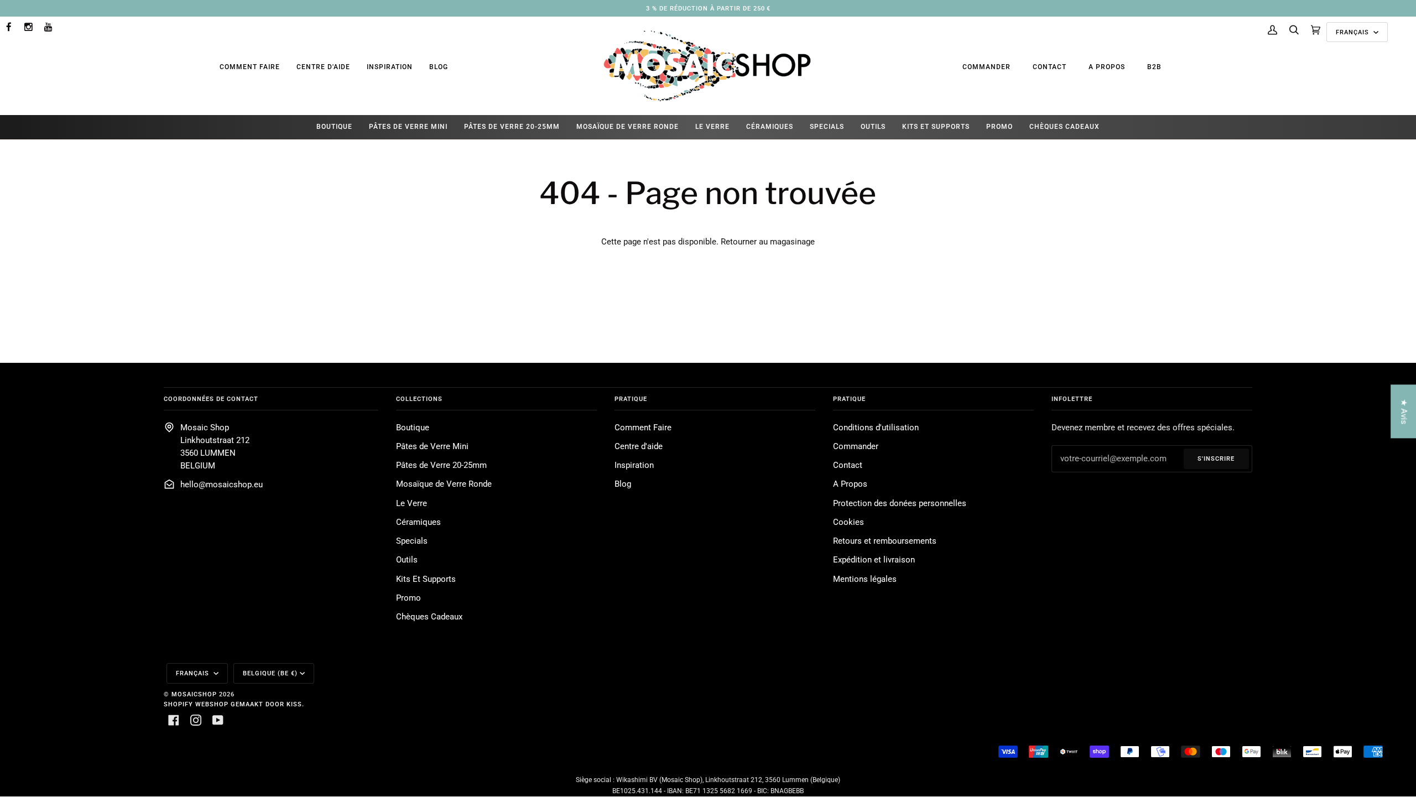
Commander (986, 67)
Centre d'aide (323, 67)
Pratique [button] (631, 399)
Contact (1049, 67)
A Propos (1107, 67)
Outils (407, 560)
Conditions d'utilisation (876, 428)
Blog (438, 67)
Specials (412, 541)
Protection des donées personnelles (899, 503)
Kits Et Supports (426, 579)
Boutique (412, 428)
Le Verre (411, 503)
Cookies (848, 522)
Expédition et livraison (874, 560)
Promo (408, 598)
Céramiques (418, 522)
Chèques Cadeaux (429, 617)
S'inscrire (1216, 458)
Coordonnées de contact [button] (211, 399)
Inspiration (390, 67)
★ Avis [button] (1403, 411)
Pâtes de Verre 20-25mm (441, 465)
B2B (1154, 67)
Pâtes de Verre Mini (432, 446)
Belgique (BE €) (270, 673)
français (1353, 32)
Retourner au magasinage (768, 242)
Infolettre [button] (1071, 399)
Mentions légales (865, 579)
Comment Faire (250, 67)
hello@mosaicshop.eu (221, 484)
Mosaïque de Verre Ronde (444, 484)
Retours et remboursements (884, 541)
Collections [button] (419, 399)
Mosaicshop (194, 694)
